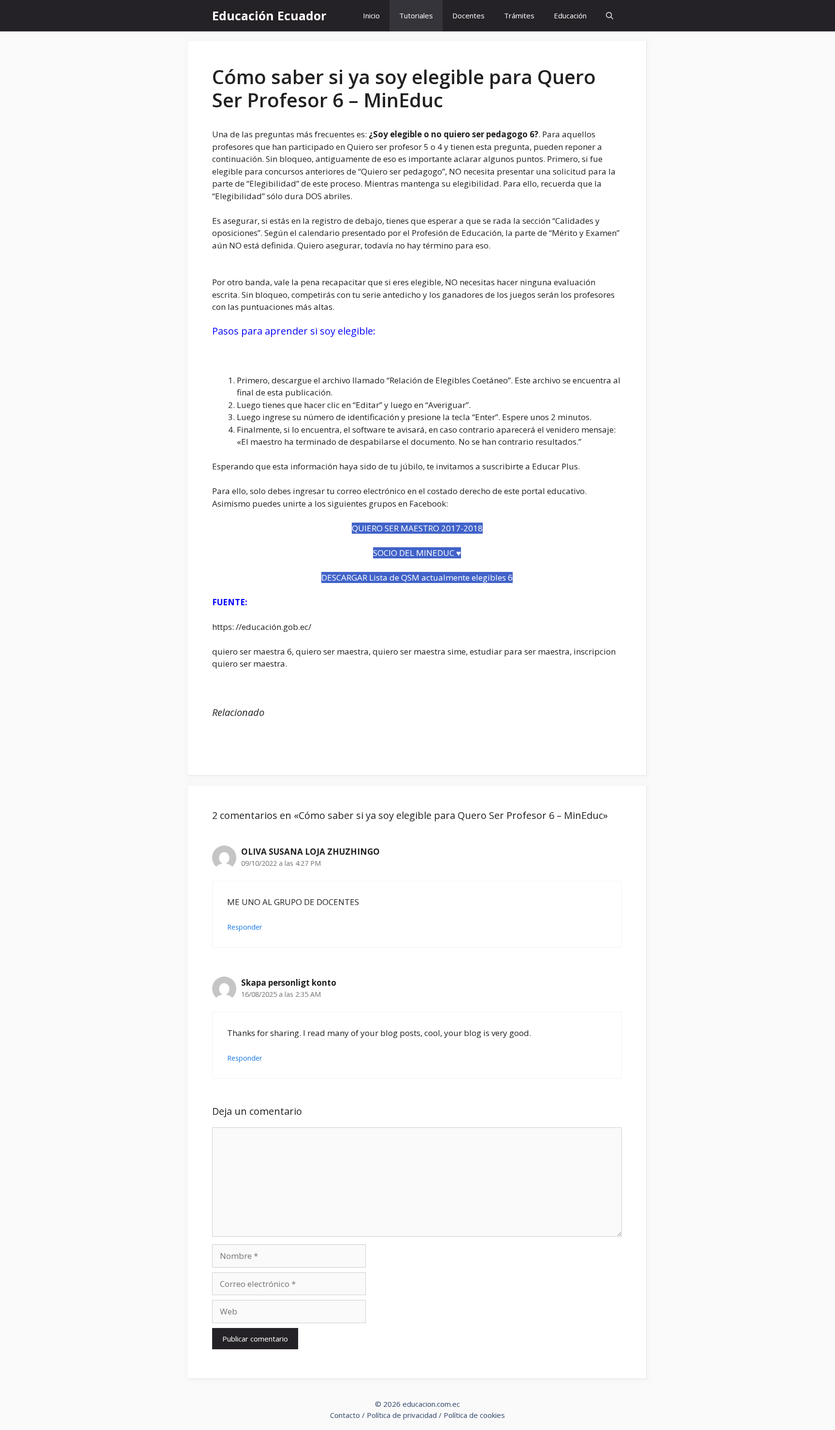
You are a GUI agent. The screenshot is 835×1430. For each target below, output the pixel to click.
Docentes (468, 15)
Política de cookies (474, 1415)
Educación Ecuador (269, 15)
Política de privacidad (402, 1415)
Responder (244, 927)
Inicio (371, 15)
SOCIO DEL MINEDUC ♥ (417, 552)
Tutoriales (416, 15)
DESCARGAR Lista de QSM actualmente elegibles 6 (417, 577)
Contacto (345, 1415)
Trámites (519, 15)
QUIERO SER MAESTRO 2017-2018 (417, 528)
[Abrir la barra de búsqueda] (609, 15)
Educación (570, 15)
